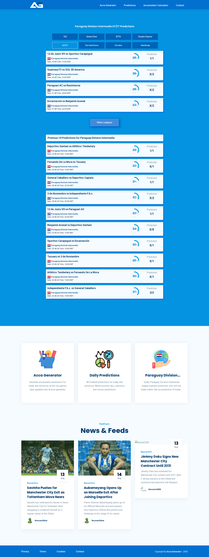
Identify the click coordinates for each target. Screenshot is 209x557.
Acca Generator (108, 5)
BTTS (118, 36)
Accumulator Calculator (155, 5)
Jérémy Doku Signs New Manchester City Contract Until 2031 (160, 461)
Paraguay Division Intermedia (161, 375)
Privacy (25, 551)
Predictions (130, 5)
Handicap (145, 45)
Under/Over (91, 36)
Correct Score (91, 45)
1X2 (65, 36)
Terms (43, 551)
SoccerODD (154, 489)
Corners (118, 45)
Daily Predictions (104, 375)
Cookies (61, 551)
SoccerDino (41, 520)
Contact (180, 5)
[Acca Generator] (36, 4)
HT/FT (65, 45)
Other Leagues (104, 122)
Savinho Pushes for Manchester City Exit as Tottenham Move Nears (46, 492)
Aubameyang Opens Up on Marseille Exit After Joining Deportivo (103, 492)
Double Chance (145, 36)
